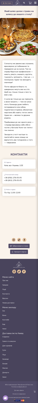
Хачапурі (5, 359)
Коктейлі (5, 320)
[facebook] (24, 240)
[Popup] (35, 3)
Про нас (5, 280)
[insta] (14, 240)
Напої (4, 329)
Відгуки (5, 298)
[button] (24, 3)
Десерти (5, 372)
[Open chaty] (5, 398)
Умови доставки (8, 303)
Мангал (5, 368)
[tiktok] (19, 240)
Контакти (6, 294)
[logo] (17, 2)
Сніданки (5, 337)
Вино (4, 315)
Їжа (3, 311)
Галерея (5, 285)
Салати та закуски (9, 341)
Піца (4, 355)
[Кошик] (30, 3)
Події (4, 289)
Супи (4, 350)
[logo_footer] (19, 265)
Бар (3, 324)
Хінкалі (4, 364)
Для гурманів (7, 346)
